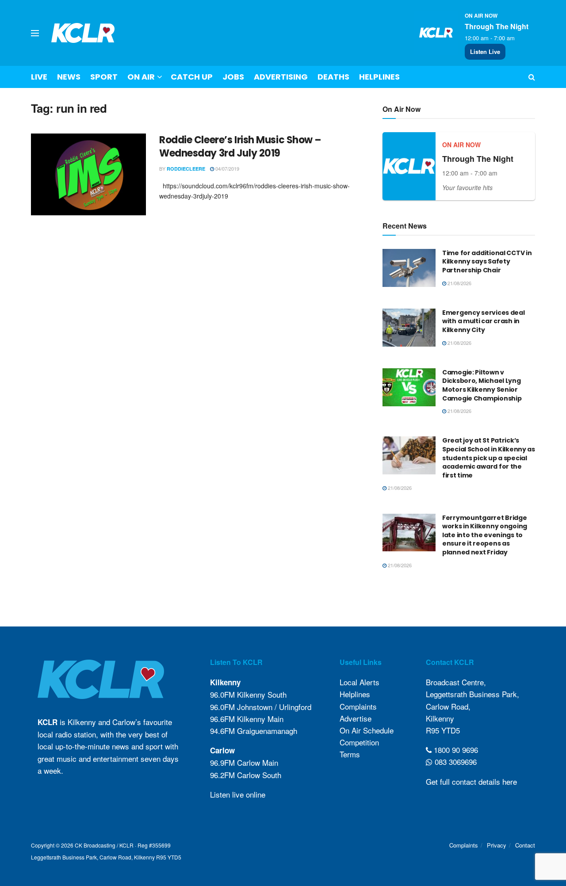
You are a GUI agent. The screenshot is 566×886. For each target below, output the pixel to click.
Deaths (333, 76)
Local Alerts (359, 681)
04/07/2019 (226, 168)
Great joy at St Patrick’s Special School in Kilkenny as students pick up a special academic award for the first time (488, 457)
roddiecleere (186, 168)
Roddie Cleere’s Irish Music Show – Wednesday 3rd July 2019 (240, 146)
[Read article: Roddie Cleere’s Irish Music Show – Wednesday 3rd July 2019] (88, 175)
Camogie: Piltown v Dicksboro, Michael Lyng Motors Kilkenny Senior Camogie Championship (481, 385)
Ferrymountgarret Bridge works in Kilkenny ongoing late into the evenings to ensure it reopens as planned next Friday (484, 535)
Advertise (355, 718)
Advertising (281, 76)
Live (39, 76)
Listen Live (485, 51)
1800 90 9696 (455, 749)
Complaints (358, 706)
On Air (141, 76)
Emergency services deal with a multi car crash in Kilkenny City (483, 321)
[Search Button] (531, 77)
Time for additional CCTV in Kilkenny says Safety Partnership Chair (487, 261)
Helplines (379, 76)
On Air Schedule (367, 730)
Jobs (233, 76)
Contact (525, 845)
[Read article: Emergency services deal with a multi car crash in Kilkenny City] (409, 328)
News (68, 76)
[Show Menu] (35, 33)
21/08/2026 (458, 282)
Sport (104, 76)
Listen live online (237, 794)
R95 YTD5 (443, 730)
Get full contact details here (471, 781)
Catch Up (192, 76)
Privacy (496, 845)
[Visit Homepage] (83, 33)
